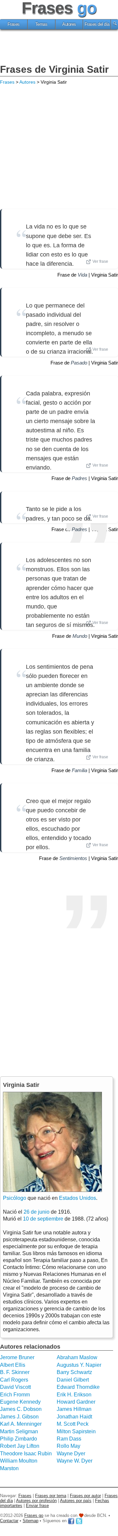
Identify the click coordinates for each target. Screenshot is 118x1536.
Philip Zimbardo (18, 1439)
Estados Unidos (77, 1198)
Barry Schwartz (74, 1372)
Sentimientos (73, 858)
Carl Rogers (14, 1380)
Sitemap (30, 1520)
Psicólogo (14, 1198)
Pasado (79, 362)
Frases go (33, 1515)
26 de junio (36, 1212)
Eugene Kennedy (20, 1402)
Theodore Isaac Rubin (26, 1453)
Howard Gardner (76, 1402)
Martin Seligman (19, 1431)
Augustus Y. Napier (79, 1365)
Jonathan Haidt (74, 1416)
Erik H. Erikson (74, 1394)
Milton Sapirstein (76, 1431)
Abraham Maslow (77, 1357)
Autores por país (75, 1500)
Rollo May (68, 1446)
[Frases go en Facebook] (71, 1520)
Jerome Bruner (17, 1357)
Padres (79, 478)
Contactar (9, 1520)
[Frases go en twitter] (79, 1520)
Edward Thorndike (78, 1387)
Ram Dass (69, 1439)
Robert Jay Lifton (19, 1446)
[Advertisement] (59, 48)
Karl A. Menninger (21, 1424)
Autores (69, 24)
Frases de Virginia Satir (54, 69)
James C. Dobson (21, 1409)
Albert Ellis (12, 1365)
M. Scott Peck (72, 1424)
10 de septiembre (43, 1219)
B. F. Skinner (15, 1372)
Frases (14, 24)
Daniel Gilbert (73, 1380)
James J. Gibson (19, 1416)
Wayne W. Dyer (74, 1461)
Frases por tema (50, 1495)
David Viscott (15, 1387)
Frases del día (97, 24)
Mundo (79, 636)
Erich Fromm (15, 1394)
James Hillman (74, 1409)
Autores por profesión (36, 1500)
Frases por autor (85, 1495)
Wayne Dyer (71, 1453)
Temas (41, 24)
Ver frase (100, 261)
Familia (79, 770)
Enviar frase (37, 1505)
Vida (82, 275)
